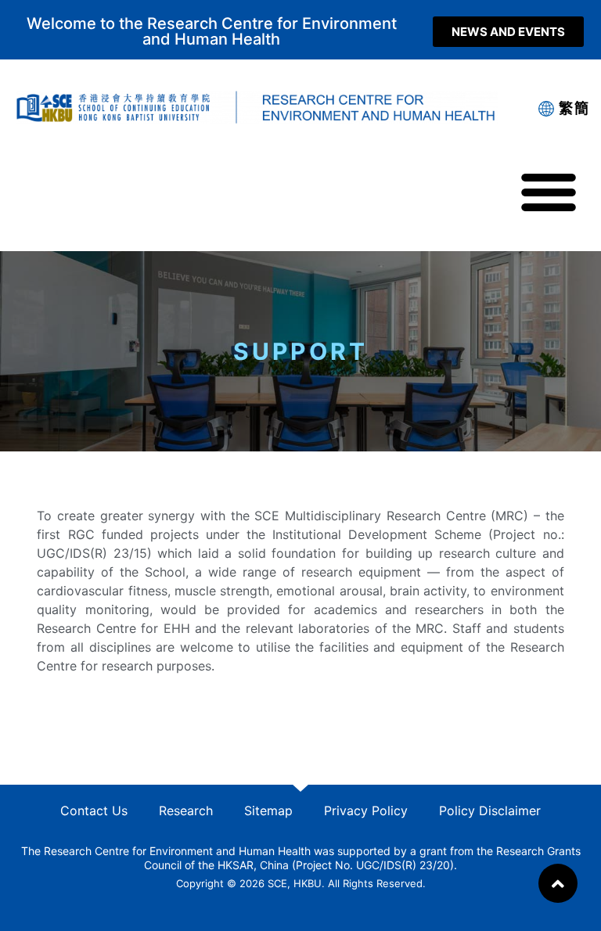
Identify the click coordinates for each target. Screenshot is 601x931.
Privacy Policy (366, 810)
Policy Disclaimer (490, 810)
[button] (508, 31)
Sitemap (268, 810)
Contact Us (94, 810)
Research (186, 810)
